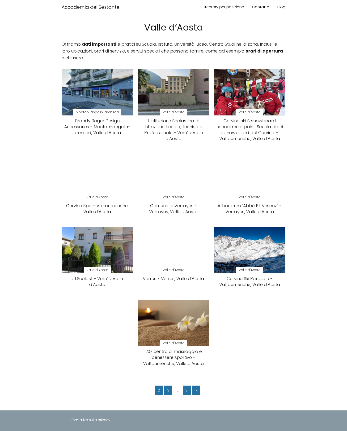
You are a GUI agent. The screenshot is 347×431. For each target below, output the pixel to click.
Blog (281, 7)
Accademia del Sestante (90, 7)
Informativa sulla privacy (89, 420)
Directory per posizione (223, 7)
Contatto (260, 7)
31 (187, 390)
